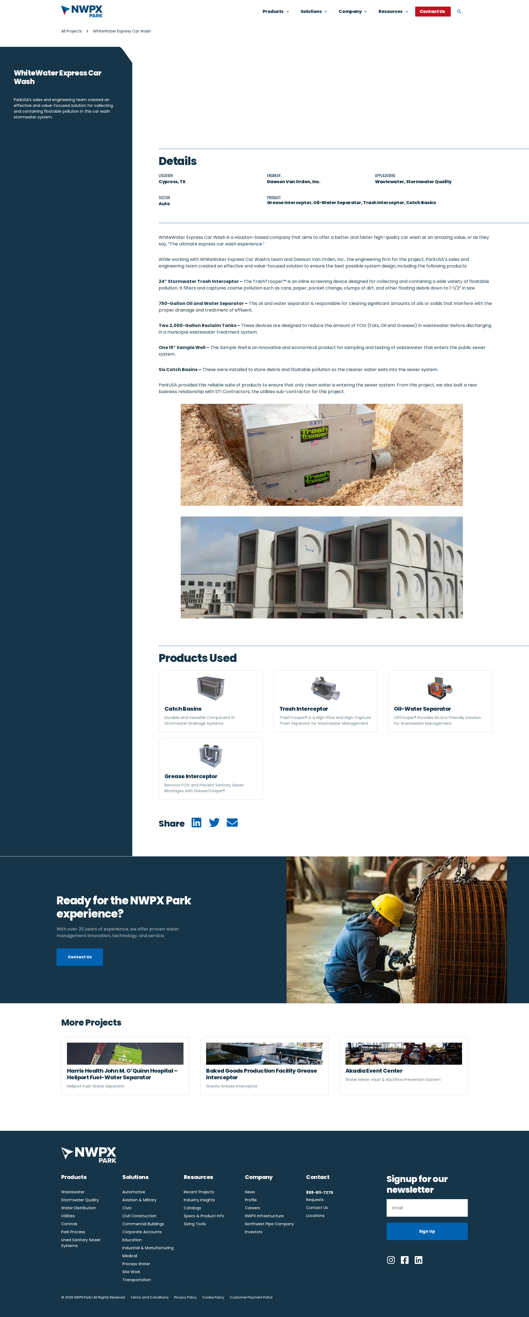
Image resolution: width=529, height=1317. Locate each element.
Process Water (136, 1264)
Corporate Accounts (142, 1232)
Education (132, 1240)
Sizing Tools (195, 1224)
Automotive (133, 1192)
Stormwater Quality (429, 181)
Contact (317, 1177)
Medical (129, 1256)
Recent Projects (199, 1192)
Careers (252, 1208)
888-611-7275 (319, 1192)
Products (74, 1177)
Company (259, 1177)
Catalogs (192, 1208)
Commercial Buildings (143, 1224)
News (250, 1192)
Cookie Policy (213, 1297)
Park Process (73, 1232)
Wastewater (389, 181)
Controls (69, 1224)
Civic (127, 1208)
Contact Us (317, 1207)
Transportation (136, 1280)
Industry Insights (199, 1200)
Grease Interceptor (190, 776)
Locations (315, 1215)
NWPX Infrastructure (264, 1216)
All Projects (71, 31)
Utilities (68, 1216)
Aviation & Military (139, 1200)
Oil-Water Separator (422, 709)
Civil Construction (139, 1216)
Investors (253, 1232)
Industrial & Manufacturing (148, 1248)
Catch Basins (183, 709)
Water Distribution (78, 1208)
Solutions (135, 1177)
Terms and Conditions (150, 1297)
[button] (196, 822)
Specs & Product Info (204, 1216)
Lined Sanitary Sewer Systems (81, 1242)
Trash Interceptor (303, 709)
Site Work (131, 1272)
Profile (251, 1200)
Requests (315, 1199)
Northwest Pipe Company (269, 1224)
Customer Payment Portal (251, 1297)
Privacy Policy (185, 1297)
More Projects (91, 1022)
